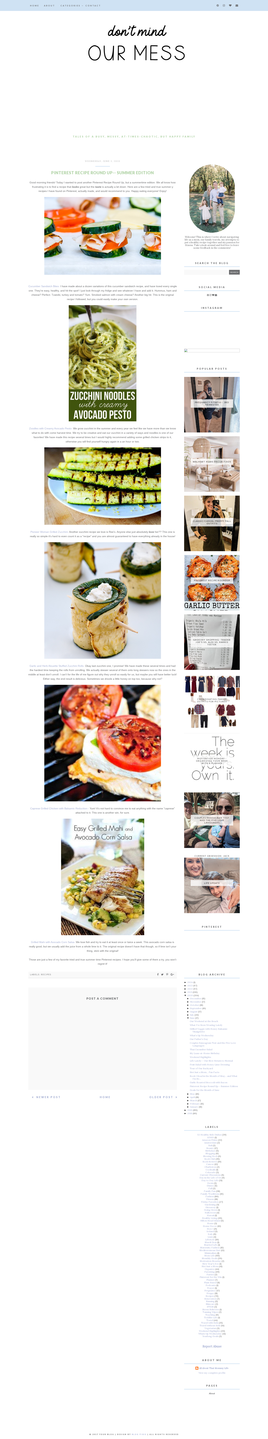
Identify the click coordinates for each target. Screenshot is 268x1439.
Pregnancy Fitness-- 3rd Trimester (212, 403)
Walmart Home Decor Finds (212, 461)
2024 (190, 982)
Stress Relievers (210, 1309)
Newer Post (48, 1097)
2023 (190, 985)
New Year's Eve (210, 1263)
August (194, 1011)
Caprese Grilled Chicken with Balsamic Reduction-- (59, 808)
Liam (210, 1236)
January (194, 1106)
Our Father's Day (199, 1039)
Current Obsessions (210, 1175)
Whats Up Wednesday (210, 1333)
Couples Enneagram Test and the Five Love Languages (212, 820)
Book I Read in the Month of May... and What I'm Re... (213, 1077)
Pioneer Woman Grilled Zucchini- (49, 531)
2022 (190, 988)
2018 (190, 1113)
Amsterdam (210, 1142)
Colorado (210, 1172)
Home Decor (210, 1226)
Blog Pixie (139, 1434)
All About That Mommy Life (213, 1368)
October (195, 1005)
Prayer (210, 1288)
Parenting (209, 1271)
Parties (210, 1274)
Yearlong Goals (210, 1336)
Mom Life (209, 1255)
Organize (210, 1269)
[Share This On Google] (172, 974)
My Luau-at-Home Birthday (205, 1053)
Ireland (210, 1231)
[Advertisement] (134, 105)
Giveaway (210, 1207)
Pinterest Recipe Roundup (212, 580)
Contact (93, 5)
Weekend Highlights (200, 1057)
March (194, 1100)
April (192, 1097)
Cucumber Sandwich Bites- (44, 286)
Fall (210, 1188)
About (49, 5)
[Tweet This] (163, 974)
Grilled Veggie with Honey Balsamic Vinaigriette (209, 1030)
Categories (71, 5)
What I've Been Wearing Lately (206, 1025)
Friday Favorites (210, 1201)
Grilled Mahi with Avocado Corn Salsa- (53, 942)
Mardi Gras (211, 1242)
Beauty (210, 1148)
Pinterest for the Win (211, 1277)
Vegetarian (210, 1328)
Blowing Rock (210, 1156)
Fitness (210, 1199)
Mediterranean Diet (209, 1250)
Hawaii (210, 1215)
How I (210, 1228)
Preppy (210, 1293)
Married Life (210, 1244)
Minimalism (211, 1253)
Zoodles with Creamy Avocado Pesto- (50, 428)
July (192, 1014)
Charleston (210, 1167)
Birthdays (210, 1150)
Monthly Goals (209, 1258)
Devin (210, 1183)
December (196, 998)
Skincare (210, 1304)
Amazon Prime (209, 1140)
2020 (190, 995)
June (192, 1018)
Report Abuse (212, 1346)
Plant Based (210, 1282)
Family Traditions (210, 1193)
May (192, 1093)
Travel (209, 1320)
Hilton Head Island (210, 1220)
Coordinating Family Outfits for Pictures (212, 700)
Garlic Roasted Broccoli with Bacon (208, 1082)
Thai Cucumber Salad (201, 1049)
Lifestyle (210, 1239)
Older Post (162, 1097)
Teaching (210, 1314)
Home (34, 5)
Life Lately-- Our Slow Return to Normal (211, 1060)
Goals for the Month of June (204, 1090)
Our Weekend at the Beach (204, 1021)
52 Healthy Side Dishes (209, 1134)
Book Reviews (210, 1161)
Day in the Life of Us (210, 1177)
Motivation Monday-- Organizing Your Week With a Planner (212, 760)
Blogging (210, 1153)
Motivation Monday (210, 1261)
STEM (210, 1306)
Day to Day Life (209, 1180)
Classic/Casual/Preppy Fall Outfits (212, 522)
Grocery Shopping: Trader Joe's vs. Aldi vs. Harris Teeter (212, 642)
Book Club (209, 1159)
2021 (190, 992)
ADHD (210, 1137)
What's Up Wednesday (202, 1035)
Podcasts (211, 1285)
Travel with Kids (209, 1322)
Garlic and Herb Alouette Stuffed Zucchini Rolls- (57, 665)
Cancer (210, 1164)
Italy (210, 1234)
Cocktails (210, 1169)
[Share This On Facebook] (158, 974)
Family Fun (209, 1191)
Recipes (46, 974)
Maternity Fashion (210, 1247)
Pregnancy (210, 1290)
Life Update (212, 883)
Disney (210, 1185)
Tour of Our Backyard (201, 1068)
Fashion (209, 1196)
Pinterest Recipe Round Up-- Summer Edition (214, 1086)
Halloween (210, 1212)
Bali (210, 1145)
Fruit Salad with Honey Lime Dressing (210, 1064)
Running (210, 1301)
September (196, 1008)
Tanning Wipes (210, 1312)
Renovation (210, 1298)
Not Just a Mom (210, 1266)
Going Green (210, 1209)
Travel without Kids (210, 1325)
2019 (190, 1110)
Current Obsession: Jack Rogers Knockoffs (212, 857)
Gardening (210, 1204)
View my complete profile (212, 1372)
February (195, 1103)
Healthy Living (209, 1218)
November (196, 1001)
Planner (210, 1279)
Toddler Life (210, 1317)
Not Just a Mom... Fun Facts (204, 1072)
